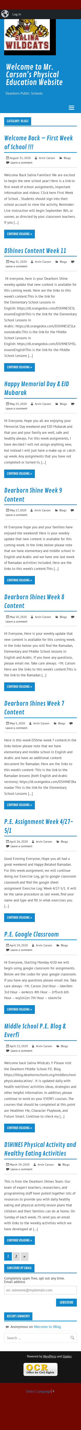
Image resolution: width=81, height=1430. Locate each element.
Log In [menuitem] (16, 14)
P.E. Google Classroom (31, 934)
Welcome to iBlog (47, 1326)
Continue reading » (19, 234)
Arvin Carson (47, 158)
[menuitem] (5, 14)
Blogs (67, 158)
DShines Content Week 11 (35, 251)
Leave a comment (21, 162)
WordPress (49, 1356)
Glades (67, 1356)
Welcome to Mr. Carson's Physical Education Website (34, 74)
